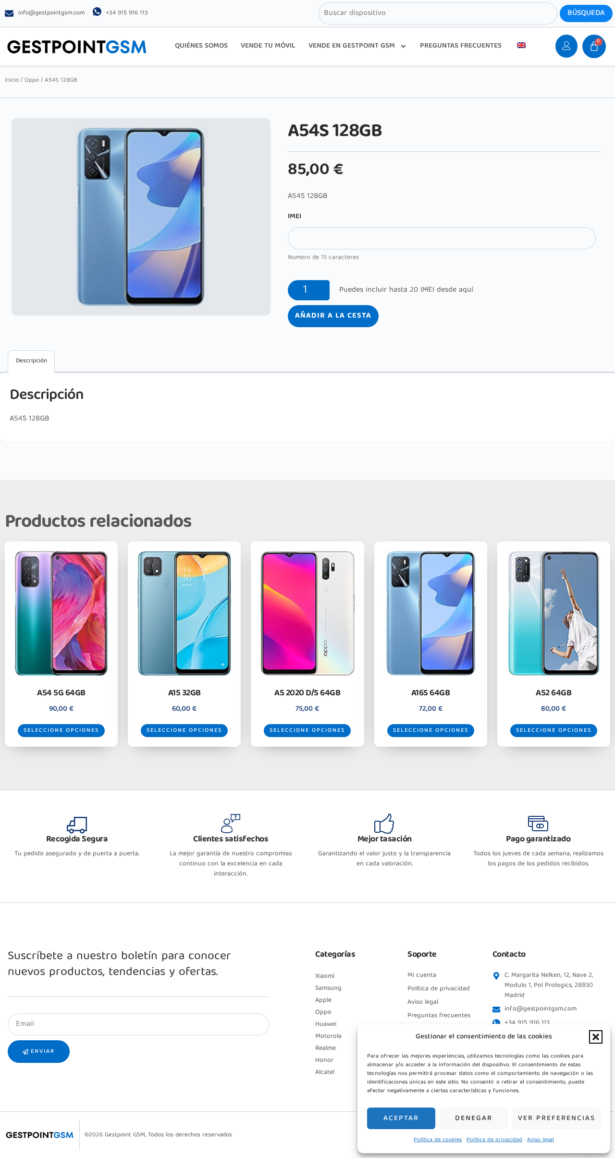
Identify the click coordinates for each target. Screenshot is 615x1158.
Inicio (12, 80)
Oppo (32, 80)
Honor (324, 1060)
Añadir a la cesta (333, 316)
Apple (323, 1000)
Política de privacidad (494, 1140)
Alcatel (324, 1072)
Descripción (31, 361)
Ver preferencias (556, 1118)
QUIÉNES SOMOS (201, 46)
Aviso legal (540, 1140)
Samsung (328, 988)
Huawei (325, 1024)
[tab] (31, 361)
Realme (325, 1048)
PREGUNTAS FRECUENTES (461, 46)
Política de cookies (438, 1140)
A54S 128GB (29, 419)
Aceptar (401, 1118)
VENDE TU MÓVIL (268, 46)
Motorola (328, 1036)
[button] (596, 1037)
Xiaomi (324, 976)
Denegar (473, 1118)
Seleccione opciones (61, 731)
